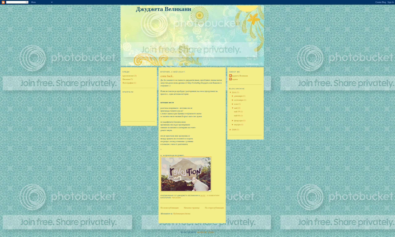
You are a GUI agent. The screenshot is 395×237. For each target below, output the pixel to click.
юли (236, 104)
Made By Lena (205, 232)
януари (237, 124)
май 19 (237, 111)
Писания (126, 79)
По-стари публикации (214, 207)
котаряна (234, 79)
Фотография (128, 82)
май (235, 108)
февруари (238, 120)
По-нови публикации (169, 207)
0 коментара (213, 195)
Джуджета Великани (163, 9)
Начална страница (192, 207)
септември (238, 100)
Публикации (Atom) (181, 213)
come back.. (167, 76)
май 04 (237, 115)
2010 (234, 92)
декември (238, 95)
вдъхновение (128, 75)
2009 (234, 129)
